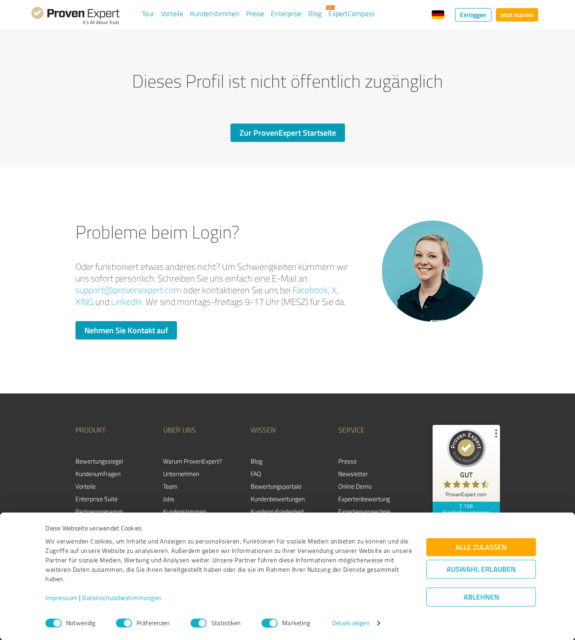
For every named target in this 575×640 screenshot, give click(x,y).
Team (170, 486)
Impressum (61, 598)
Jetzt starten (517, 14)
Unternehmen (181, 473)
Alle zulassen (481, 547)
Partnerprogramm (99, 511)
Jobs (168, 498)
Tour (148, 13)
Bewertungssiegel (99, 461)
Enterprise (286, 13)
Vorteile (172, 13)
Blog (315, 13)
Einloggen (473, 14)
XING (84, 302)
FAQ (256, 473)
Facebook (310, 290)
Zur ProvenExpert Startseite (287, 132)
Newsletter (353, 473)
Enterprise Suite (96, 498)
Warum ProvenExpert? (192, 461)
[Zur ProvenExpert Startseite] (75, 17)
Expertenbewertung (364, 498)
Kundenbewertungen (278, 498)
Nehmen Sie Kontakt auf (126, 330)
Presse (347, 461)
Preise (255, 13)
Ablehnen (481, 597)
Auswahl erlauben (481, 569)
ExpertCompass (351, 13)
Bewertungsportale (276, 486)
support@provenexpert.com (128, 290)
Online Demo (355, 486)
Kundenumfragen (97, 473)
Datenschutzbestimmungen (122, 598)
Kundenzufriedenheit (277, 511)
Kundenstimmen (214, 13)
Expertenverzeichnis (364, 511)
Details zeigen (350, 623)
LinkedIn (126, 302)
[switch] (124, 622)
